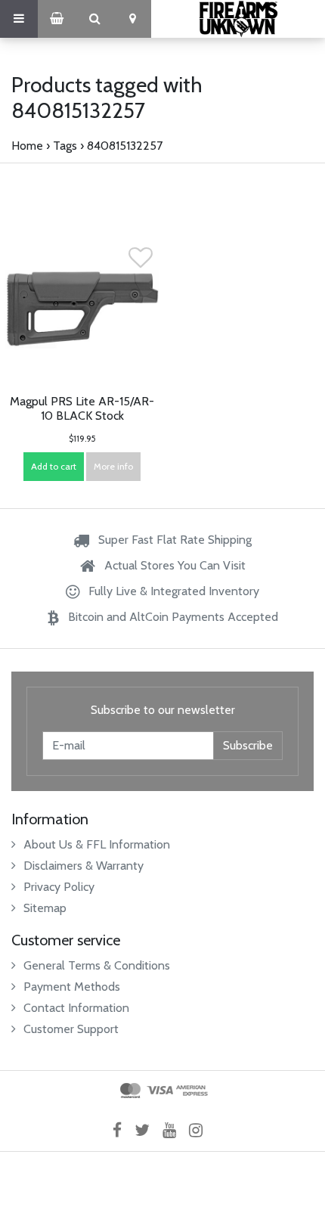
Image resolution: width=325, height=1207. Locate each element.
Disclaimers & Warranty (83, 865)
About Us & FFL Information (96, 844)
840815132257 (124, 145)
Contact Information (76, 1008)
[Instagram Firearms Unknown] (200, 1130)
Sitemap (45, 908)
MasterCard (130, 1090)
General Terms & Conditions (96, 965)
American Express (192, 1090)
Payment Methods (71, 986)
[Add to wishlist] (140, 262)
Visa (160, 1090)
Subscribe (248, 745)
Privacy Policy (58, 887)
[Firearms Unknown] (238, 19)
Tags (65, 145)
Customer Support (71, 1029)
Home (27, 145)
